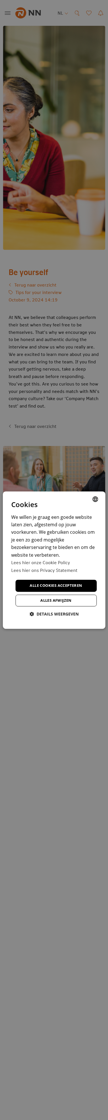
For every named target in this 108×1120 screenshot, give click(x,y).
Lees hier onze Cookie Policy (40, 562)
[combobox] (95, 499)
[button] (54, 614)
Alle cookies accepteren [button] (56, 585)
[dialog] (54, 560)
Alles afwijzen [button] (56, 600)
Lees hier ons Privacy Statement (44, 570)
